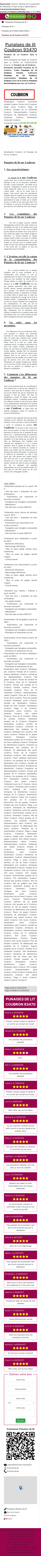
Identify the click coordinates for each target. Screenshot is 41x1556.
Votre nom (20, 1380)
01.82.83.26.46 (17, 16)
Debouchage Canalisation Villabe (20, 1552)
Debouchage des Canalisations (20, 1539)
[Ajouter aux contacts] (29, 16)
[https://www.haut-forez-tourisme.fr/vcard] (20, 1446)
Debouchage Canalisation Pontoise (20, 1542)
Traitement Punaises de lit (17, 1509)
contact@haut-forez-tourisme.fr (19, 1465)
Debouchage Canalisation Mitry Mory (20, 1547)
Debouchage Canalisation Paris (20, 1534)
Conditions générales (25, 1530)
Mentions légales (8, 1530)
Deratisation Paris (20, 1545)
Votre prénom (20, 1389)
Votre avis (20, 1408)
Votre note (20, 1398)
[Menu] (34, 16)
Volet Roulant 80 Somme (20, 1537)
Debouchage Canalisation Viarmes (20, 1550)
